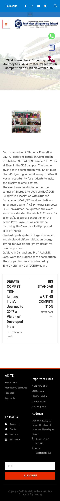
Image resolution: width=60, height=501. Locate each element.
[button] (30, 14)
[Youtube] (38, 6)
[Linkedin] (45, 6)
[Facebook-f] (25, 6)
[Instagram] (32, 6)
